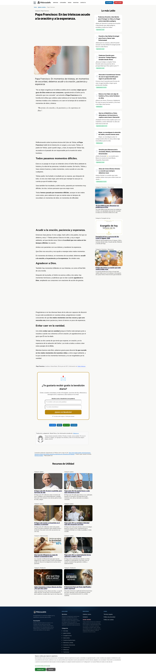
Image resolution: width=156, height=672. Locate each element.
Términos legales (108, 614)
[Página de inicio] (44, 2)
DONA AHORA (118, 2)
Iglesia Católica (67, 633)
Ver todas (65, 630)
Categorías (65, 628)
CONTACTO (83, 2)
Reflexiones (66, 649)
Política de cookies (109, 619)
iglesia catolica (42, 7)
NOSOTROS (75, 2)
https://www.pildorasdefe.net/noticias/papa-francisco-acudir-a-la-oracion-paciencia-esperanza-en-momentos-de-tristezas (63, 453)
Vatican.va (76, 433)
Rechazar (51, 669)
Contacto (85, 617)
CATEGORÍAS (63, 2)
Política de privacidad (109, 617)
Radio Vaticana (81, 366)
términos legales (39, 455)
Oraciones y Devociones (69, 645)
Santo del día (66, 638)
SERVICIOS (55, 2)
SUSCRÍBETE (109, 2)
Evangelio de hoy (67, 635)
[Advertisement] (63, 33)
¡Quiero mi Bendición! (63, 412)
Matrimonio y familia (68, 642)
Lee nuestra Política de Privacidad (42, 665)
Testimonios (66, 652)
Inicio (35, 7)
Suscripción (36, 620)
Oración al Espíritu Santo (69, 640)
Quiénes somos (87, 614)
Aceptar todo (40, 669)
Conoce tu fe (66, 647)
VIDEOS (69, 2)
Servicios (64, 614)
